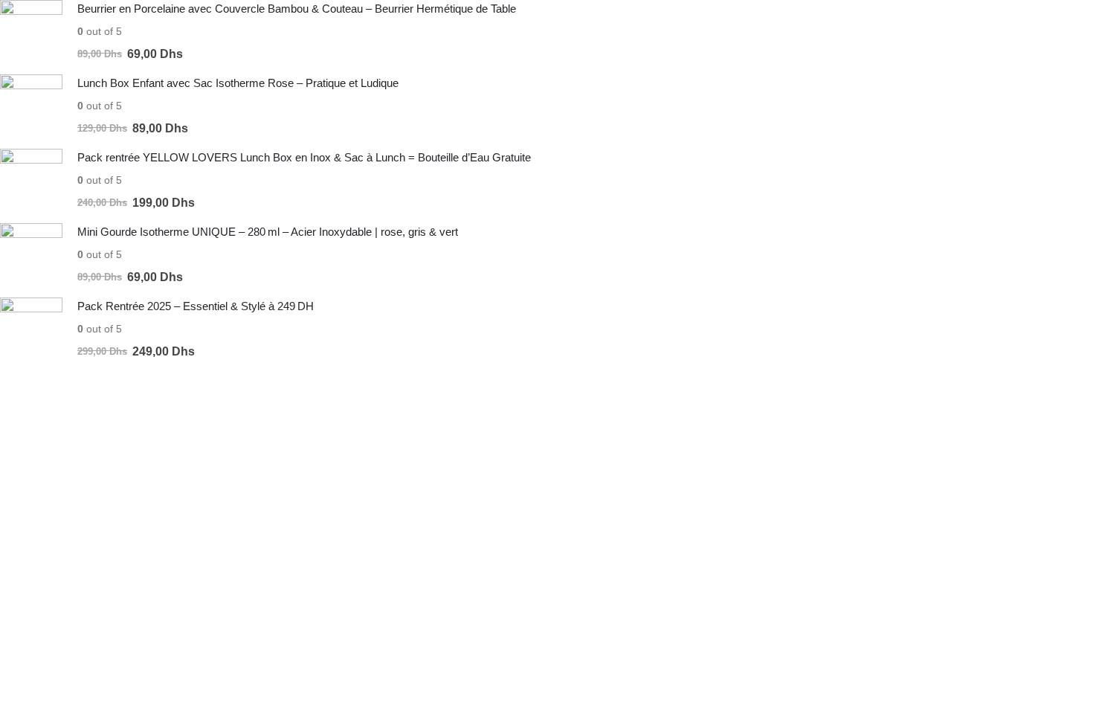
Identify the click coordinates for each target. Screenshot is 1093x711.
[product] (31, 31)
